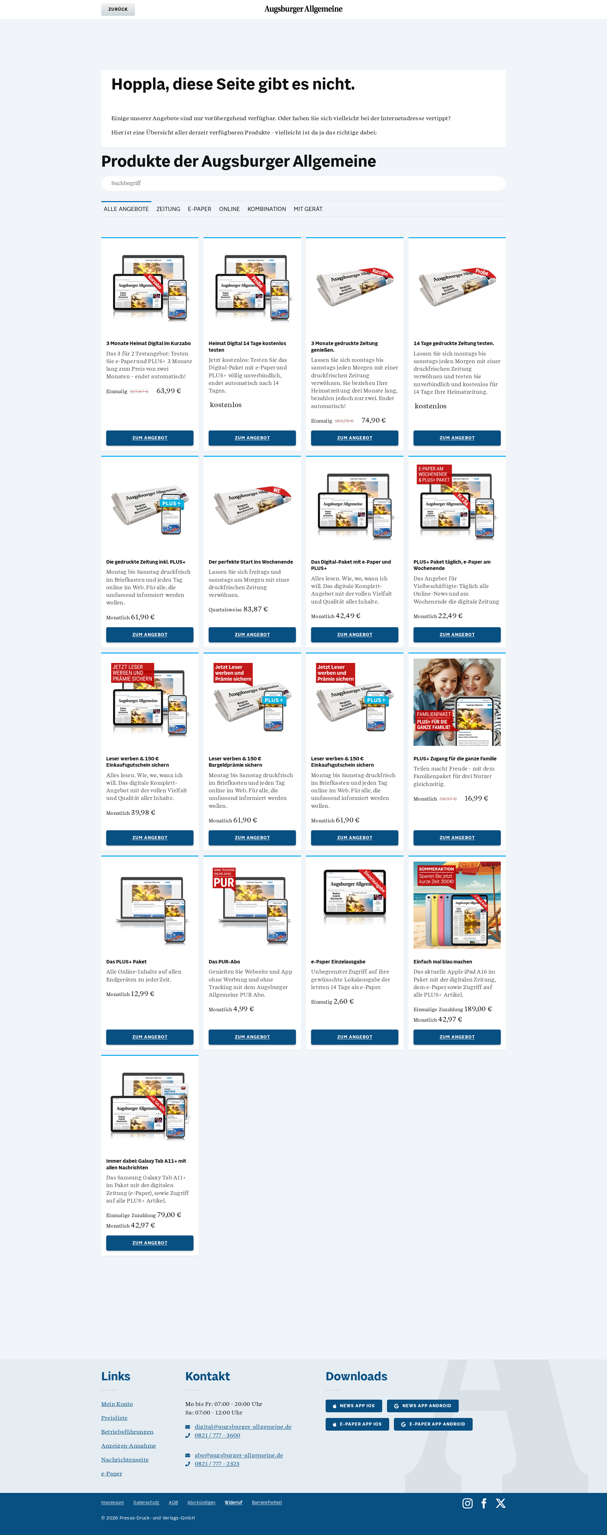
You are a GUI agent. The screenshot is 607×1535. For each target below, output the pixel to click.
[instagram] (468, 1503)
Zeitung (168, 209)
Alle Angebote (126, 209)
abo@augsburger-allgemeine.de (239, 1455)
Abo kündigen (201, 1503)
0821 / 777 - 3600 (218, 1435)
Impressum (112, 1503)
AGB (173, 1503)
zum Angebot (150, 438)
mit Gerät (308, 209)
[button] (118, 9)
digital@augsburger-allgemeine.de (243, 1426)
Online (229, 209)
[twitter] (501, 1503)
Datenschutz (146, 1503)
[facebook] (484, 1503)
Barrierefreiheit (267, 1503)
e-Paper (200, 209)
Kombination (267, 209)
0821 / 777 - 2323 (217, 1463)
